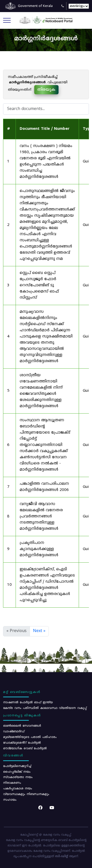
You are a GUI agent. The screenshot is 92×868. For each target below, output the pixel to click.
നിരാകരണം (12, 782)
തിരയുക (46, 89)
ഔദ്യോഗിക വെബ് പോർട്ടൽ (25, 748)
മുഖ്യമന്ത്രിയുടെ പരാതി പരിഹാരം (29, 736)
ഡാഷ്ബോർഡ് (13, 731)
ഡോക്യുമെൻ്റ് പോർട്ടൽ (22, 742)
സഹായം (9, 799)
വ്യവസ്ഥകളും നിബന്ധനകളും (26, 793)
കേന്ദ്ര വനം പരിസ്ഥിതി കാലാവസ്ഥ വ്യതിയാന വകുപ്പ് (44, 707)
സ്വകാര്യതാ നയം (17, 776)
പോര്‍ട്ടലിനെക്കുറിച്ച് (17, 765)
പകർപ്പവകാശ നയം (17, 788)
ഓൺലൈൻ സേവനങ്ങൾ (22, 725)
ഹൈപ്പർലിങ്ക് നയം (16, 771)
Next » (39, 631)
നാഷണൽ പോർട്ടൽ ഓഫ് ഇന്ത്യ (28, 701)
